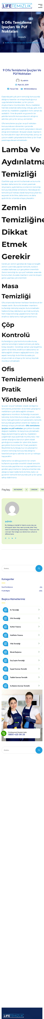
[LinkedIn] (12, 538)
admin (25, 80)
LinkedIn (34, 490)
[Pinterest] (15, 538)
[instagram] (5, 538)
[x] (9, 538)
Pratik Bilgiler (22, 591)
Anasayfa (22, 37)
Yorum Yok (14, 89)
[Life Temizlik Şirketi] (17, 6)
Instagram (18, 490)
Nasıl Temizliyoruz (22, 587)
